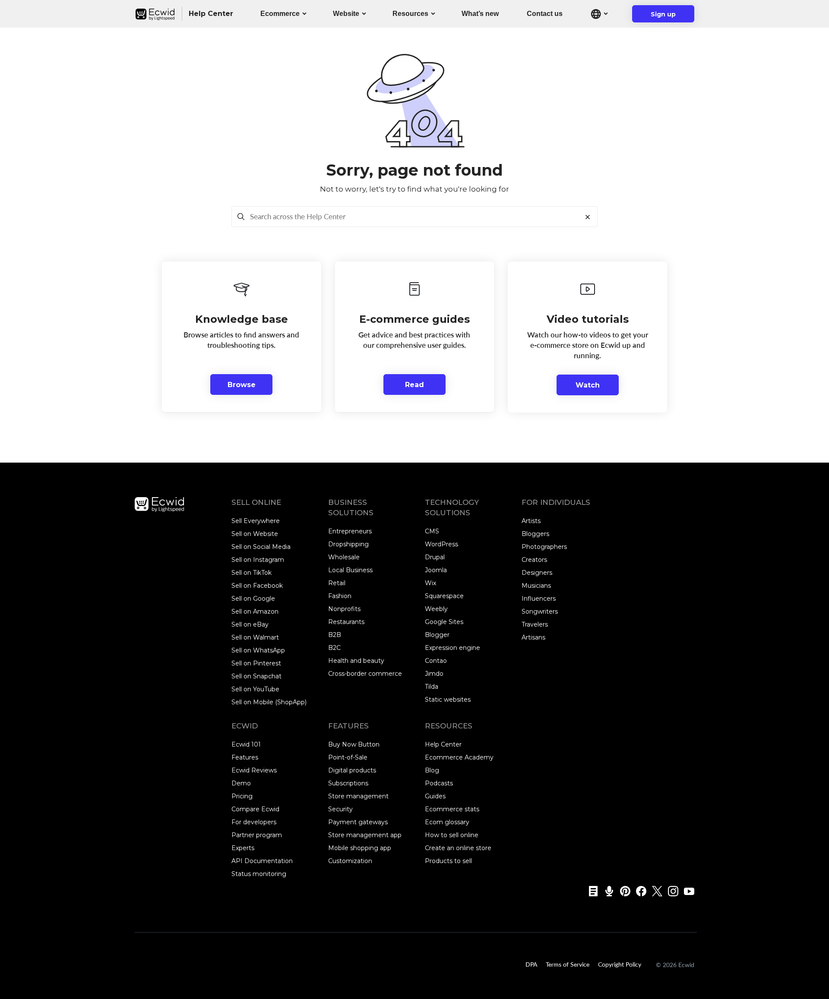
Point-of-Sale (347, 757)
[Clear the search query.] (590, 216)
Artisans (533, 637)
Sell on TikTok (251, 573)
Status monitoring (258, 874)
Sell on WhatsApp (258, 650)
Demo (241, 783)
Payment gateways (358, 822)
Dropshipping (348, 544)
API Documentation (262, 861)
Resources (410, 13)
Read (414, 385)
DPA (531, 964)
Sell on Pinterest (256, 663)
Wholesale (344, 557)
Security (340, 809)
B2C (334, 648)
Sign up (668, 16)
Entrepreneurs (350, 531)
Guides (435, 796)
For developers (253, 822)
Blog (432, 770)
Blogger (437, 635)
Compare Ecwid (255, 809)
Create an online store (458, 848)
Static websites (448, 699)
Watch (588, 385)
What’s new (480, 13)
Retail (336, 583)
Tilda (431, 686)
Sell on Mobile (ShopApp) (269, 702)
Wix (430, 583)
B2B (334, 635)
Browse (242, 385)
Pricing (242, 796)
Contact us (545, 13)
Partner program (256, 835)
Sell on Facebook (257, 585)
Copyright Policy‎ (619, 964)
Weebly (436, 609)
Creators (534, 560)
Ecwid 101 (246, 744)
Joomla (436, 570)
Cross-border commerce (365, 674)
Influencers (539, 598)
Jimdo (434, 674)
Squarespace (444, 596)
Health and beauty (356, 661)
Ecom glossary (447, 822)
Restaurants (346, 622)
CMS (432, 531)
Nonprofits (344, 609)
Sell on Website (254, 534)
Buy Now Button (354, 744)
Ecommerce (280, 13)
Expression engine (452, 648)
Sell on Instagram (257, 560)
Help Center (443, 744)
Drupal (435, 557)
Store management (358, 796)
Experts (242, 848)
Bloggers (535, 534)
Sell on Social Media (261, 547)
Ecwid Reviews (254, 770)
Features (244, 757)
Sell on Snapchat (256, 676)
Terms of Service (567, 964)
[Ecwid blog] (590, 891)
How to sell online (451, 835)
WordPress (441, 544)
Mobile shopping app (359, 848)
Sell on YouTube (255, 689)
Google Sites (444, 622)
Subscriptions (348, 783)
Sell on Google (253, 598)
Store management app (365, 835)
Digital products (352, 770)
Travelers (535, 624)
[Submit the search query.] (240, 216)
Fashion (339, 596)
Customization (350, 861)
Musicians (536, 585)
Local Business (350, 570)
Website (346, 13)
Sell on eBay (250, 624)
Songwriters (540, 611)
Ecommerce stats (452, 809)
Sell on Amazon (254, 611)
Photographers (544, 547)
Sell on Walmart (255, 637)
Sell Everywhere (255, 521)
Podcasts (439, 783)
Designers (537, 573)
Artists (531, 521)
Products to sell (448, 861)
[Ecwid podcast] (606, 891)
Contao (436, 661)
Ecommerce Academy (459, 757)
